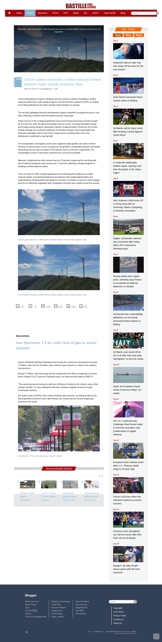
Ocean (28, 614)
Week (128, 35)
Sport (76, 13)
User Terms (118, 612)
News (19, 13)
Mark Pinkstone (82, 601)
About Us (117, 623)
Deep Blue (56, 604)
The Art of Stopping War (35, 617)
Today (118, 35)
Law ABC (79, 611)
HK (85, 13)
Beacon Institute (59, 608)
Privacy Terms (119, 616)
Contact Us (118, 619)
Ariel (27, 608)
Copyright (117, 608)
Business (42, 13)
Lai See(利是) (31, 611)
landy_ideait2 (58, 617)
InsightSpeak (81, 608)
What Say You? (32, 601)
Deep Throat (30, 604)
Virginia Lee (57, 611)
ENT (66, 13)
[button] (99, 476)
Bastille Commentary (61, 601)
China (30, 13)
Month (139, 35)
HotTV (95, 13)
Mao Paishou (81, 604)
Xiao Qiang (80, 614)
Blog (123, 13)
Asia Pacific (110, 13)
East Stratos (57, 614)
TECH (55, 13)
